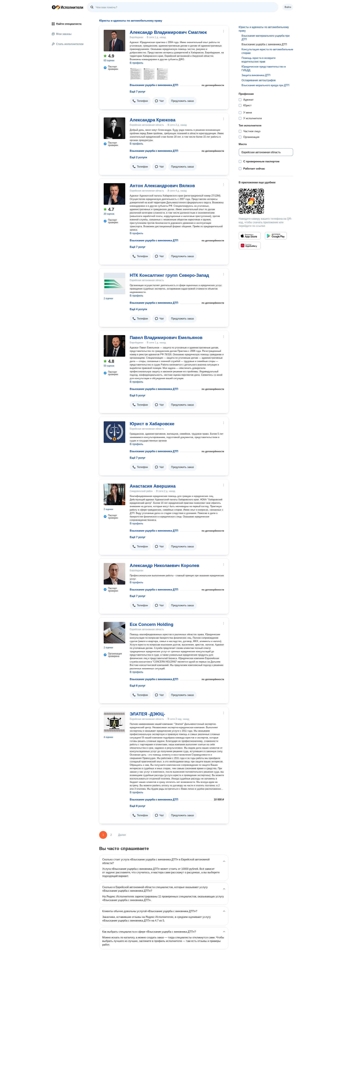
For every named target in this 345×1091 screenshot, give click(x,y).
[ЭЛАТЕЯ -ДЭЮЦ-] (114, 722)
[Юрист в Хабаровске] (114, 432)
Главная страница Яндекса (54, 7)
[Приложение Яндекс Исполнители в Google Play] (276, 236)
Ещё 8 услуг (137, 805)
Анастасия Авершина (153, 486)
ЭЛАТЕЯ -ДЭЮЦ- (147, 714)
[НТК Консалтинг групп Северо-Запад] (114, 283)
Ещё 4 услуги (138, 309)
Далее (122, 834)
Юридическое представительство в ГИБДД (264, 68)
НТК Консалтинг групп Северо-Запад (169, 275)
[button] (140, 101)
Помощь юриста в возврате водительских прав (258, 59)
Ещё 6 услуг (137, 685)
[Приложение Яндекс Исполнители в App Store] (250, 236)
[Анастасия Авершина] (114, 494)
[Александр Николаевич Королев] (114, 574)
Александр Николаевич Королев (164, 565)
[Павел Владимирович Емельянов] (114, 346)
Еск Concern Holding (151, 624)
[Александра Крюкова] (114, 128)
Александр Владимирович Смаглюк (168, 32)
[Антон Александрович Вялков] (114, 194)
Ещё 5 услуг (137, 395)
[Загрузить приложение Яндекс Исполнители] (266, 201)
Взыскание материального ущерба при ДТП (265, 37)
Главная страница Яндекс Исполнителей (67, 7)
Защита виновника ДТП (256, 75)
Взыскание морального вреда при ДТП (265, 85)
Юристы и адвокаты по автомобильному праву (264, 29)
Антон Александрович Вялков (162, 185)
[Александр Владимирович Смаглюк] (114, 40)
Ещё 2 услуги (138, 157)
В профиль (136, 62)
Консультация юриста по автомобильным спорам (267, 51)
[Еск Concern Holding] (114, 632)
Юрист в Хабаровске (152, 423)
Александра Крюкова (152, 119)
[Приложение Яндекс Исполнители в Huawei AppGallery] (250, 245)
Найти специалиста (68, 23)
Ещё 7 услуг (137, 91)
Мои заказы (64, 33)
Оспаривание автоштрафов (259, 80)
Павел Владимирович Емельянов (166, 337)
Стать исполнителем (70, 43)
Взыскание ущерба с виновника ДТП (154, 85)
